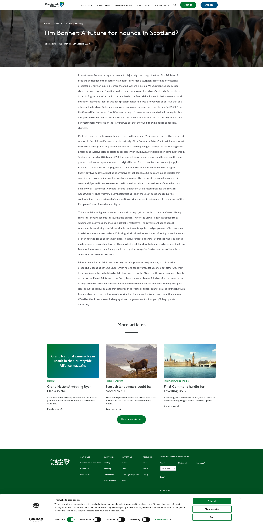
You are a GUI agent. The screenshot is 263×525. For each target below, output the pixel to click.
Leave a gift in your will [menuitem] (131, 475)
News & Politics (122, 6)
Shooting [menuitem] (107, 469)
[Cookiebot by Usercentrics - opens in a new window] (36, 520)
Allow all (212, 501)
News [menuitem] (145, 463)
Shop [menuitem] (123, 480)
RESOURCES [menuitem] (147, 457)
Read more (53, 409)
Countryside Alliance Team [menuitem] (90, 463)
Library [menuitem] (145, 475)
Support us (142, 6)
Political (186, 381)
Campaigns (102, 6)
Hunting (79, 23)
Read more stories (129, 418)
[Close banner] (240, 498)
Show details (161, 519)
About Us (85, 6)
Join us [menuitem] (124, 463)
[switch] (97, 519)
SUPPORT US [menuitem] (127, 457)
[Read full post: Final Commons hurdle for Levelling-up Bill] (190, 361)
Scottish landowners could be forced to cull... (128, 389)
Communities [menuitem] (109, 475)
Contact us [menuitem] (84, 469)
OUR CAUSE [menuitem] (85, 457)
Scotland (67, 23)
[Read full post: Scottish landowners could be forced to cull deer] (132, 361)
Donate (209, 4)
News (56, 23)
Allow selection (212, 509)
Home (47, 23)
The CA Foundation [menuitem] (111, 480)
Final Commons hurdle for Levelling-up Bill (184, 389)
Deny (212, 517)
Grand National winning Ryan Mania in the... (69, 389)
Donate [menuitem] (124, 469)
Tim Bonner (62, 43)
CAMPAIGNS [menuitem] (109, 457)
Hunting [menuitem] (107, 463)
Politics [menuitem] (145, 469)
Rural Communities (172, 381)
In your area (161, 6)
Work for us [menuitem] (85, 475)
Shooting (119, 381)
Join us (188, 4)
